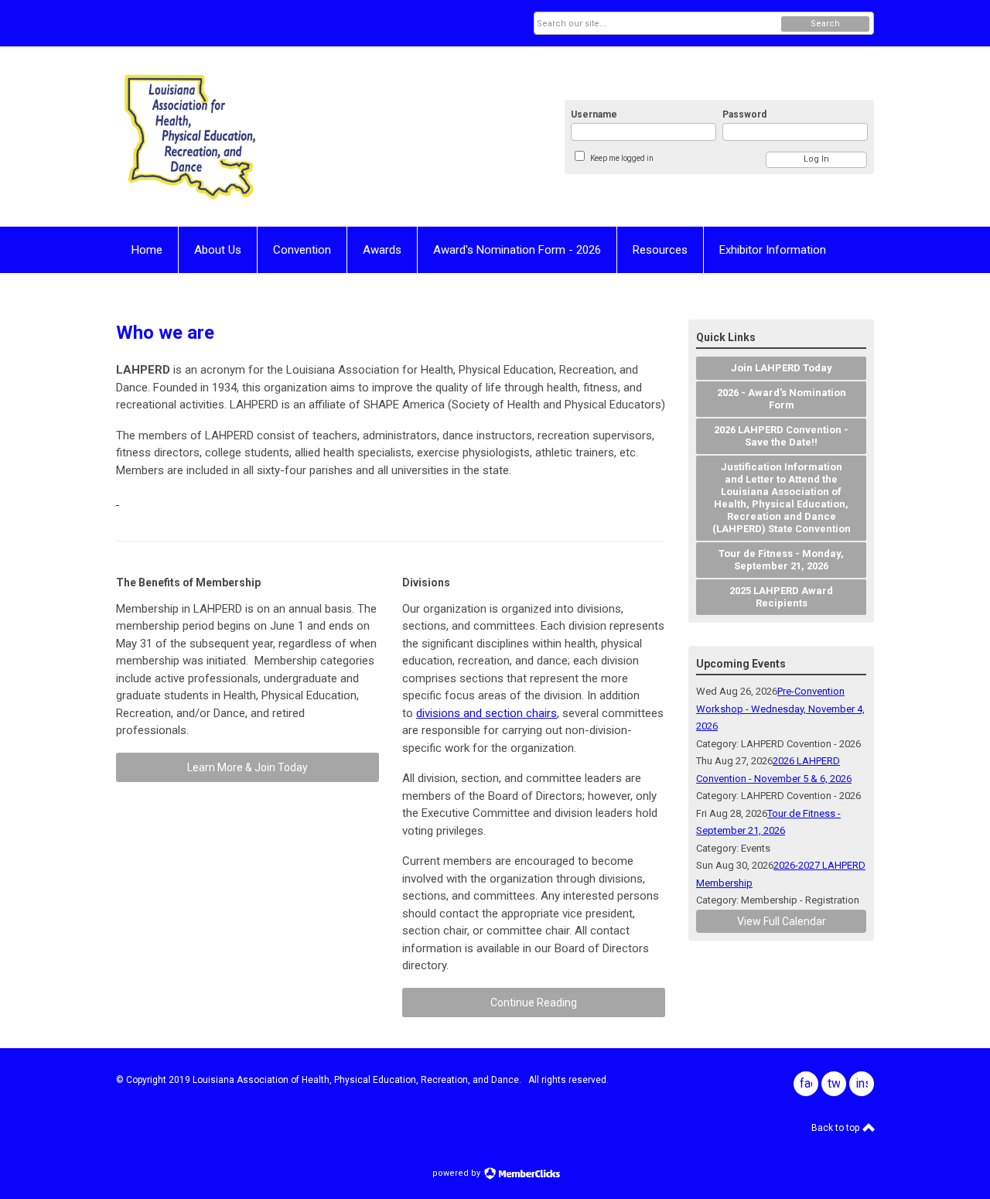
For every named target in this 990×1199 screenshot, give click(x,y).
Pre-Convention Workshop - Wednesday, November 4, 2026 (780, 708)
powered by (457, 1173)
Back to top (836, 1127)
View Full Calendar (781, 921)
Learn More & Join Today (247, 767)
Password (744, 114)
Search (825, 24)
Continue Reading (533, 1002)
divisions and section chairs (486, 713)
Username (594, 114)
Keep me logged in (622, 158)
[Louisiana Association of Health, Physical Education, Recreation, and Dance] (267, 136)
